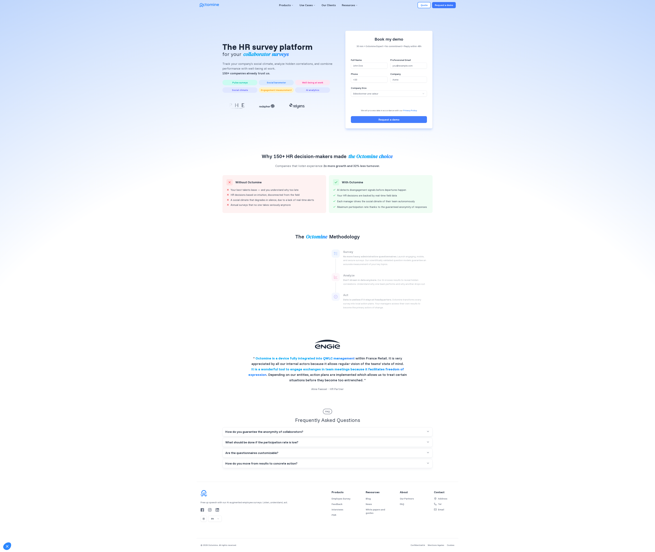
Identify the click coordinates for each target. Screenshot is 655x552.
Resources (348, 5)
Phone (354, 74)
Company (395, 74)
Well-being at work (312, 82)
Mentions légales (436, 545)
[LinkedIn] (217, 510)
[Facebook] (202, 510)
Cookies (450, 545)
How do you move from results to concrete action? (261, 463)
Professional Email (400, 60)
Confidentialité (418, 545)
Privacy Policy (410, 110)
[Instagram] (210, 510)
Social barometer (276, 82)
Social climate (240, 90)
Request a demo (444, 5)
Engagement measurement (276, 90)
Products (285, 5)
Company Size (359, 88)
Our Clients (329, 5)
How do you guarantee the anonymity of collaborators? (264, 432)
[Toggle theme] (204, 519)
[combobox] (389, 94)
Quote (424, 5)
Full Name (356, 60)
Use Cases (306, 5)
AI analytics (312, 90)
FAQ (327, 411)
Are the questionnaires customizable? (251, 453)
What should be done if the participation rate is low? (261, 442)
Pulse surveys (240, 82)
